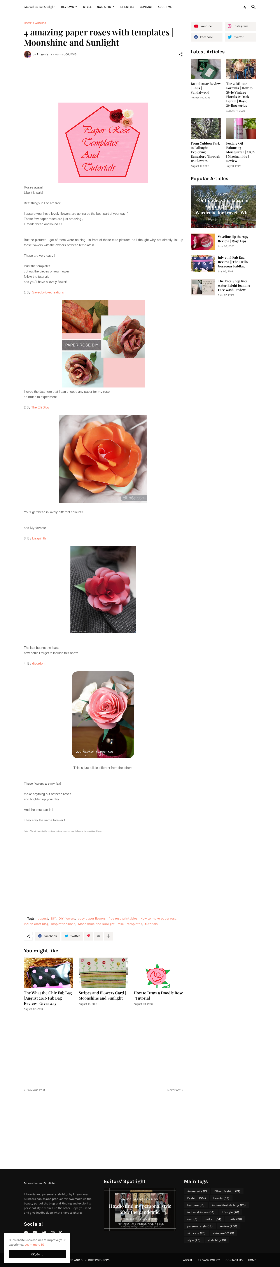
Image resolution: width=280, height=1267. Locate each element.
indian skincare (200, 1212)
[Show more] (108, 936)
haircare (196, 1205)
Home (28, 23)
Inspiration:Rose (63, 924)
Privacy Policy (209, 1260)
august (40, 23)
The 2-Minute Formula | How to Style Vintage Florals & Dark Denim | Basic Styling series (239, 95)
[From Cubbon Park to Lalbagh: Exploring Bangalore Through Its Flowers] (206, 128)
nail (192, 1219)
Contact (146, 7)
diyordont (38, 663)
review (228, 1226)
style (193, 1240)
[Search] (252, 7)
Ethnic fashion (227, 1191)
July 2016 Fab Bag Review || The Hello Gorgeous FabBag (233, 261)
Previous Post (35, 1090)
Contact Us (234, 1260)
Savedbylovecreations (48, 292)
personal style (200, 1226)
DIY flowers (67, 918)
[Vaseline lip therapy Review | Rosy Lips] (203, 242)
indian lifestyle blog (229, 1205)
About (187, 1260)
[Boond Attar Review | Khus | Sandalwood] (206, 69)
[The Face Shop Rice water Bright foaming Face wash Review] (203, 287)
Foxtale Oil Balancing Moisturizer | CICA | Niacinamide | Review (240, 152)
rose (120, 924)
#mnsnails (197, 1191)
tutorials (151, 924)
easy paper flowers (92, 918)
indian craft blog (36, 924)
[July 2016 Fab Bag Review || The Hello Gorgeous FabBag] (203, 263)
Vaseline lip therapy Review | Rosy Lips (233, 239)
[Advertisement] (103, 78)
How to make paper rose (158, 918)
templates (134, 924)
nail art (213, 1219)
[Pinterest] (88, 936)
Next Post (173, 1090)
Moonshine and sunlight (96, 924)
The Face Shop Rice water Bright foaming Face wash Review (234, 285)
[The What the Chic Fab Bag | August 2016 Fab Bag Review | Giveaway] (48, 973)
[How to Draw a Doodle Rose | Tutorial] (158, 973)
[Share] (180, 54)
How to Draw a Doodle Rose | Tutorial (158, 995)
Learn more (32, 1244)
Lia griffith (39, 538)
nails (235, 1219)
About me (165, 7)
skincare (196, 1233)
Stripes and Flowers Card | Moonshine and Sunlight (102, 995)
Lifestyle (127, 7)
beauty (221, 1198)
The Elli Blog (40, 407)
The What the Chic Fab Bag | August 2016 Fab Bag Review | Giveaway (48, 998)
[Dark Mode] (245, 7)
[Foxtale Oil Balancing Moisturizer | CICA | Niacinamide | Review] (241, 128)
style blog (217, 1240)
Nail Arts (104, 7)
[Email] (98, 936)
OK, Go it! (37, 1254)
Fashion (196, 1198)
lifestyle (230, 1212)
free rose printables (123, 918)
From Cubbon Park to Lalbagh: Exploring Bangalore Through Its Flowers (205, 152)
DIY (53, 918)
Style (87, 7)
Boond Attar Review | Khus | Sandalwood (206, 88)
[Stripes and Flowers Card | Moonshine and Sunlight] (103, 973)
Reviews (67, 7)
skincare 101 (223, 1233)
